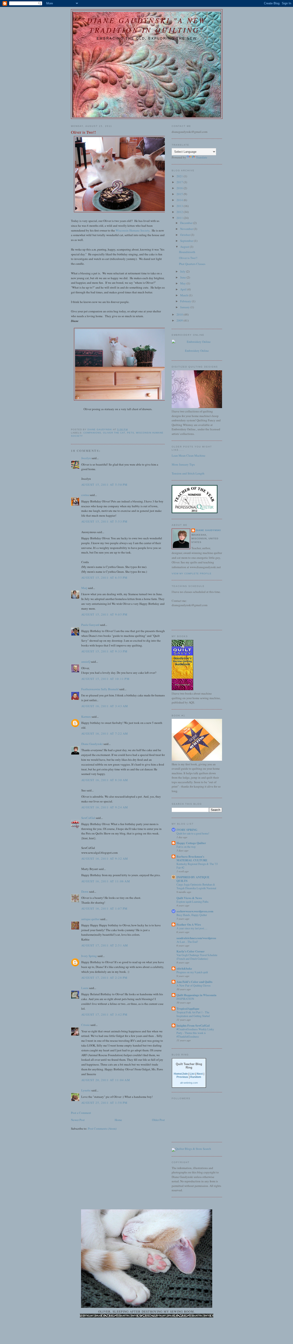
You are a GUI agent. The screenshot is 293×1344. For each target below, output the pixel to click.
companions (92, 432)
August (185, 247)
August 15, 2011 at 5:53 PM (104, 521)
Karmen (86, 716)
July (183, 271)
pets (130, 432)
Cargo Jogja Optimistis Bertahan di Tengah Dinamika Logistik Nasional (196, 886)
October (185, 235)
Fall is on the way (186, 846)
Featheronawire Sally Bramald (100, 689)
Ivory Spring (89, 956)
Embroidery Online (197, 351)
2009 (180, 320)
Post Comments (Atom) (102, 1128)
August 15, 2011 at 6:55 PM (104, 577)
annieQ (85, 662)
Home (118, 1120)
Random (195, 1077)
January (185, 307)
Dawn (84, 891)
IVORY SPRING (186, 829)
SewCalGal (88, 818)
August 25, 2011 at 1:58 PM (104, 1103)
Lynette (86, 1090)
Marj (84, 588)
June (183, 277)
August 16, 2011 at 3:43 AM (104, 706)
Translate (201, 157)
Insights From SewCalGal (193, 1025)
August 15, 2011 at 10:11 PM (105, 679)
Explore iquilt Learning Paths (192, 901)
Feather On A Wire (188, 924)
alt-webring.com (189, 1082)
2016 (180, 188)
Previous (182, 1077)
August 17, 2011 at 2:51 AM (104, 945)
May (183, 283)
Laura (84, 988)
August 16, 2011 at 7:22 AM (104, 733)
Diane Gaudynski (92, 744)
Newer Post (78, 1120)
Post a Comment (81, 1113)
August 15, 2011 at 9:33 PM (104, 651)
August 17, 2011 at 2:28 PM (104, 978)
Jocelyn (86, 458)
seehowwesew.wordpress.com (194, 911)
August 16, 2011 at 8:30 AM (104, 780)
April (183, 289)
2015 (180, 194)
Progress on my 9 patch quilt (192, 972)
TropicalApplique (187, 1008)
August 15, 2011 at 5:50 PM (104, 485)
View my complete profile (192, 573)
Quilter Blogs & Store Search (193, 1149)
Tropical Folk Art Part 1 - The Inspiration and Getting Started (193, 1014)
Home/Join (181, 1073)
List (192, 1073)
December (186, 223)
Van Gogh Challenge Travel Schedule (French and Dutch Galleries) (196, 956)
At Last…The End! (187, 941)
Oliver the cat (114, 432)
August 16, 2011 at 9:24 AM (104, 807)
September (187, 241)
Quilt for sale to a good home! (192, 833)
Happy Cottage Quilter (191, 843)
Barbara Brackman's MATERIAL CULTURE (191, 858)
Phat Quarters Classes (192, 264)
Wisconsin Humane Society (132, 230)
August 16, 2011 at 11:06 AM (105, 881)
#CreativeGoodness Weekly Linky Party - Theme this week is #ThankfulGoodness (195, 1032)
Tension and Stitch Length (188, 473)
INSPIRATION (185, 999)
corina (85, 495)
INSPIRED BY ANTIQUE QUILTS (192, 879)
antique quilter (90, 919)
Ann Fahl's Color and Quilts (194, 981)
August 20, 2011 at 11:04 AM (105, 1080)
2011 (180, 218)
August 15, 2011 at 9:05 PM (104, 614)
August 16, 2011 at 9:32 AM (104, 858)
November (187, 229)
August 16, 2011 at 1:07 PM (104, 908)
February (186, 301)
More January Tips (183, 464)
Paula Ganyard (90, 625)
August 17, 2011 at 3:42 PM (104, 1014)
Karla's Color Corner (190, 951)
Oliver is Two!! (188, 258)
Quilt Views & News (189, 898)
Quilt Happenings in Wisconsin (196, 995)
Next (200, 1073)
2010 (180, 314)
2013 (180, 206)
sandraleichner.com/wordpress (196, 938)
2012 (180, 212)
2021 (180, 176)
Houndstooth (187, 252)
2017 (180, 182)
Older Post (158, 1120)
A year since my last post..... (191, 928)
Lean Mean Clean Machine (188, 455)
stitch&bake (184, 968)
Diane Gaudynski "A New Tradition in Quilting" (146, 25)
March (184, 295)
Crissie (85, 1025)
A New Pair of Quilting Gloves (193, 985)
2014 (180, 200)
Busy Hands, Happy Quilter (191, 915)
